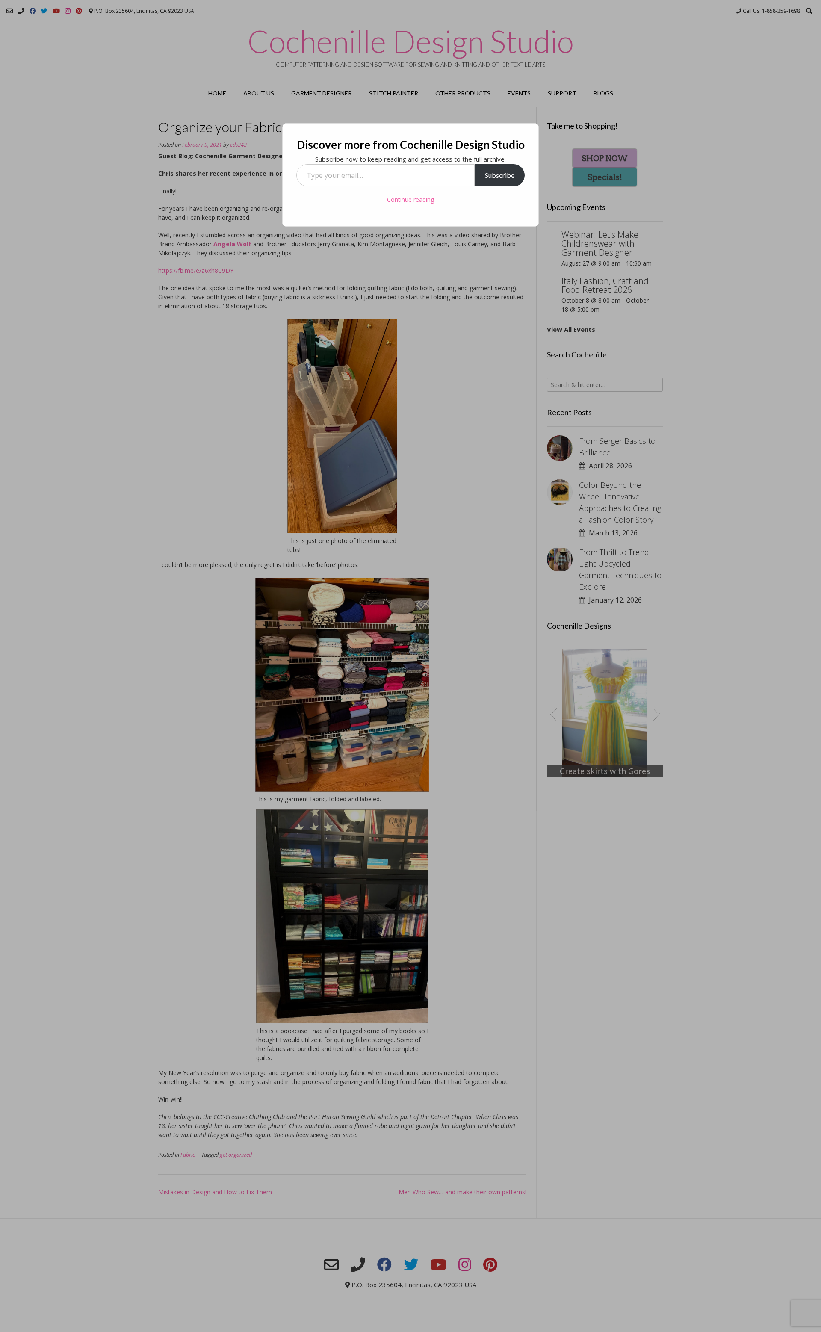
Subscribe (499, 175)
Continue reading (410, 199)
